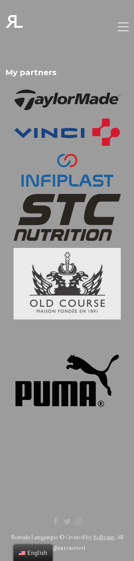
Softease (104, 537)
